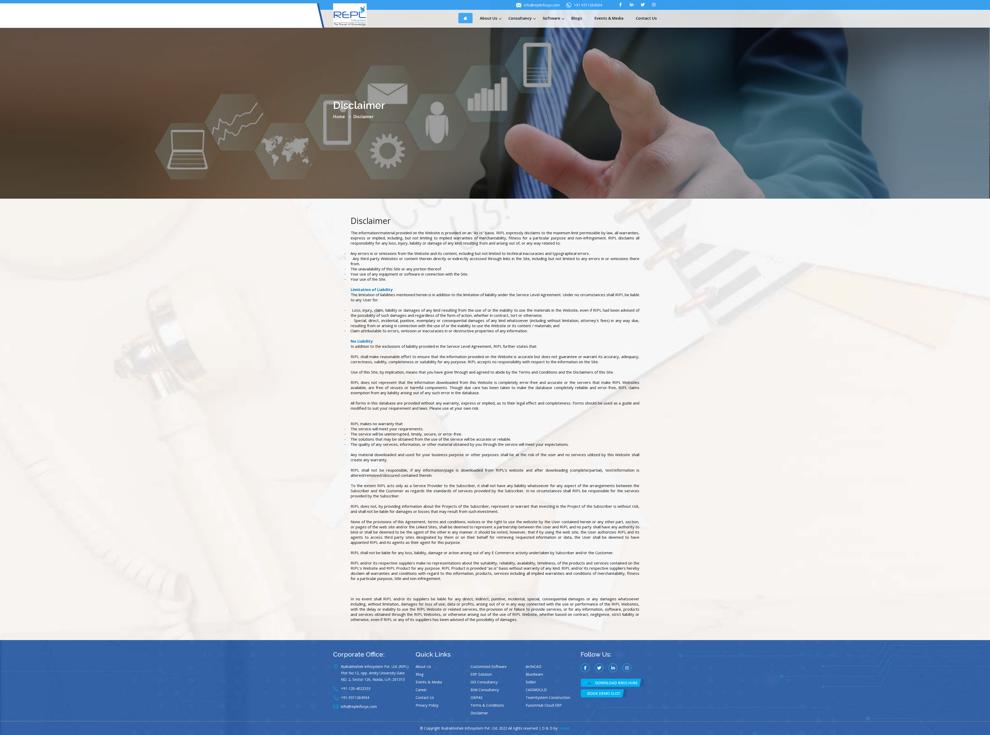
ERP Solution (481, 674)
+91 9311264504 (588, 5)
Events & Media (609, 18)
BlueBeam (534, 674)
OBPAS (477, 697)
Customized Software (489, 666)
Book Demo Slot (603, 693)
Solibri (531, 682)
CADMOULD (536, 689)
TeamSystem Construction (548, 697)
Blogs (576, 18)
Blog (419, 674)
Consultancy (520, 18)
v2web (564, 728)
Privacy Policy (427, 705)
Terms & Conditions (487, 705)
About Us (488, 18)
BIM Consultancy (485, 689)
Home (339, 116)
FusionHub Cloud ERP (544, 705)
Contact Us (646, 18)
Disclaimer (479, 712)
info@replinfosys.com (542, 5)
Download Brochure (616, 682)
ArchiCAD (533, 666)
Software (551, 18)
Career (421, 689)
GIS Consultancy (484, 682)
